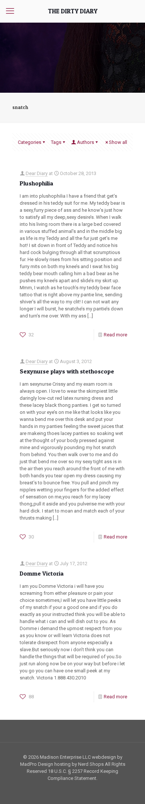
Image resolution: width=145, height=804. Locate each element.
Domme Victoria (42, 573)
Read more (115, 334)
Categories (29, 142)
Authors (85, 142)
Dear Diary (37, 173)
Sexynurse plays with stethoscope (67, 371)
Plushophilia (36, 183)
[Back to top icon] (130, 789)
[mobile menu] (10, 11)
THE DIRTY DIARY (72, 11)
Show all (118, 142)
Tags (56, 142)
